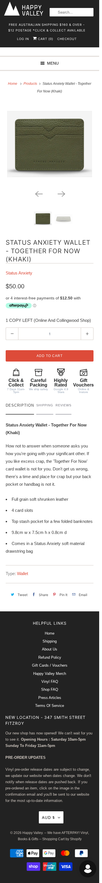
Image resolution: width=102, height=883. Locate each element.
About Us (49, 649)
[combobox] (72, 12)
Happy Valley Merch (49, 673)
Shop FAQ (49, 689)
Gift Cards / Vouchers (49, 665)
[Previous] (38, 193)
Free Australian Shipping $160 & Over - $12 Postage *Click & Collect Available (47, 26)
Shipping (49, 641)
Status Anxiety (19, 273)
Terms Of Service (49, 706)
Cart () (45, 39)
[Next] (61, 193)
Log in (23, 39)
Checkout (67, 39)
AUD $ (48, 817)
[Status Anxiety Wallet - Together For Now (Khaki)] (49, 144)
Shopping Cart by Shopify (62, 839)
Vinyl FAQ (49, 681)
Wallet (22, 573)
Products (31, 84)
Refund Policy (49, 657)
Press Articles (49, 698)
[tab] (20, 407)
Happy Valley (32, 833)
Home (49, 633)
